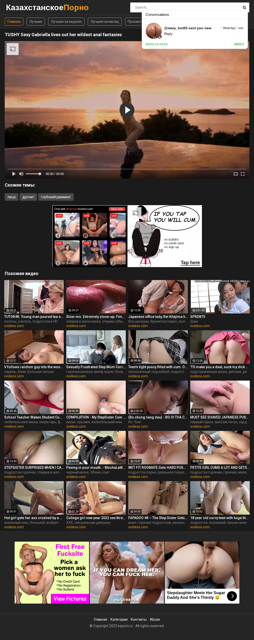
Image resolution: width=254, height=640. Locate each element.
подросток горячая (20, 472)
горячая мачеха (79, 372)
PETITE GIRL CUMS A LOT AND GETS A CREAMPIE (220, 468)
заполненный (139, 372)
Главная (14, 22)
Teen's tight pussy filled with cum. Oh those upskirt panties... (158, 367)
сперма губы (112, 321)
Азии (22, 372)
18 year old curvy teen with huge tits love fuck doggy (220, 518)
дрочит (28, 197)
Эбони (95, 472)
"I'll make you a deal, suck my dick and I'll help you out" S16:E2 (220, 367)
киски (70, 422)
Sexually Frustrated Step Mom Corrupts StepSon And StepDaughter (96, 367)
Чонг (137, 422)
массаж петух (226, 422)
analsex (52, 523)
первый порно (201, 422)
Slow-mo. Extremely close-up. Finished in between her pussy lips (96, 317)
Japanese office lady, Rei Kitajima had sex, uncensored (158, 317)
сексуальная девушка (92, 523)
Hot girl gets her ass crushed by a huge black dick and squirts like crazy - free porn (34, 518)
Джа (194, 321)
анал (132, 523)
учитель (24, 321)
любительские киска (21, 422)
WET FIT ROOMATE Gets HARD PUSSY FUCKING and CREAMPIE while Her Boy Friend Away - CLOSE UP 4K (158, 468)
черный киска (77, 472)
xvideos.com (14, 326)
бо (130, 422)
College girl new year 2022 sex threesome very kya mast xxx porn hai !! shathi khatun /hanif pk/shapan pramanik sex (96, 518)
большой (37, 523)
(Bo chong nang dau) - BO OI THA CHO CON (158, 417)
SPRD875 (197, 317)
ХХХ (69, 523)
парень (10, 372)
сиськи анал (237, 523)
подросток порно (142, 472)
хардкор (246, 422)
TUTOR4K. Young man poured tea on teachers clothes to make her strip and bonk (34, 317)
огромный (217, 523)
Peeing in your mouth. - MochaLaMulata (96, 468)
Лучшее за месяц (105, 22)
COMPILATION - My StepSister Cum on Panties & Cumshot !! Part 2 (96, 417)
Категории (118, 619)
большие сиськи (40, 372)
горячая (230, 472)
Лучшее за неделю (66, 22)
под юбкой (160, 372)
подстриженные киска (208, 372)
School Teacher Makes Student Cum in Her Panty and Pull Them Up (34, 417)
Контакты (139, 619)
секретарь (47, 422)
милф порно (104, 372)
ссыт (106, 472)
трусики (83, 422)
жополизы (187, 321)
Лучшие (35, 22)
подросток (179, 372)
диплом (234, 372)
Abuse (155, 619)
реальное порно (171, 472)
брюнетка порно (163, 321)
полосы (10, 321)
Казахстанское (19, 7)
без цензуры (138, 321)
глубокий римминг (56, 197)
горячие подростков (154, 523)
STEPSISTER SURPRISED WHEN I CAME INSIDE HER (34, 468)
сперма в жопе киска (83, 321)
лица (11, 197)
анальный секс (16, 523)
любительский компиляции (113, 422)
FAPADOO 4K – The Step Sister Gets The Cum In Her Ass (158, 518)
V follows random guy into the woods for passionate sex (34, 367)
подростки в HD (45, 321)
